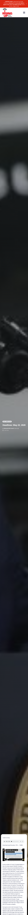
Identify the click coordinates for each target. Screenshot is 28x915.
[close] (26, 4)
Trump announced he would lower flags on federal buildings (13, 900)
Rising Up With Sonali (9, 428)
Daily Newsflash (7, 421)
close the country (12, 869)
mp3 (9, 845)
